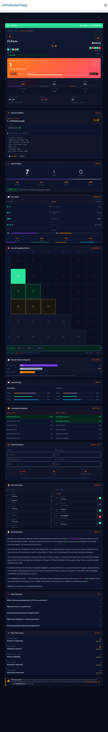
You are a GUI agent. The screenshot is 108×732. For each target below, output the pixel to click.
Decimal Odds (59, 450)
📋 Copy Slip (12, 156)
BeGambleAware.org (93, 682)
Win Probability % (13, 459)
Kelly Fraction (59, 459)
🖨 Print (22, 156)
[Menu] (105, 5)
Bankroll (10, 450)
